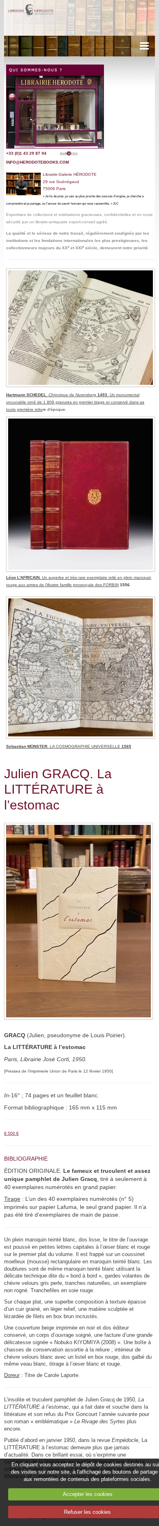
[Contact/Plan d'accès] (55, 106)
